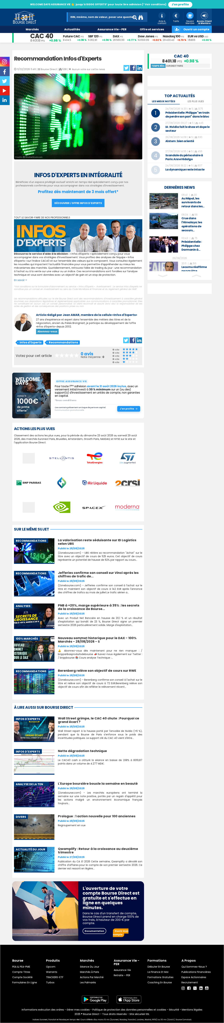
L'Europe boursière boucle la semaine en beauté (98, 783)
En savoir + (20, 280)
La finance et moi (158, 972)
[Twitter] (195, 987)
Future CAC (71, 36)
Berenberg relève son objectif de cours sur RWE (97, 670)
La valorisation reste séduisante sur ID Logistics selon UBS (97, 542)
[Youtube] (206, 988)
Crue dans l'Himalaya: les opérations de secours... (191, 224)
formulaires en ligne (24, 982)
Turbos (50, 982)
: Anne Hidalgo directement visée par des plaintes (184, 161)
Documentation (94, 931)
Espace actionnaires (193, 977)
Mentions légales (192, 1009)
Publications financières (196, 972)
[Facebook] (189, 988)
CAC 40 (41, 36)
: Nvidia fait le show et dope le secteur (187, 129)
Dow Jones (146, 36)
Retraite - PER (122, 975)
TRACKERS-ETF (54, 977)
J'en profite (180, 4)
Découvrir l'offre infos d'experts (78, 203)
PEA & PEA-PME (21, 966)
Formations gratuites (160, 977)
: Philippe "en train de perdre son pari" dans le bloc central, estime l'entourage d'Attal (187, 118)
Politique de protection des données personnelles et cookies (129, 1009)
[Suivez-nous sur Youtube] (5, 91)
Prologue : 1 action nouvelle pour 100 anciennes (96, 816)
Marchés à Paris (89, 972)
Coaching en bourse (160, 982)
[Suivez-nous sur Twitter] (5, 82)
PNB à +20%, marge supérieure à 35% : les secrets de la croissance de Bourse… (98, 607)
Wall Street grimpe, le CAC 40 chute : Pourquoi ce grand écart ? (98, 720)
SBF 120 (93, 36)
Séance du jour (89, 966)
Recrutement (189, 982)
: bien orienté (179, 141)
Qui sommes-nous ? (194, 966)
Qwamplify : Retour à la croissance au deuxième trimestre (98, 850)
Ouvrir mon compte (120, 933)
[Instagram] (183, 988)
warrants (51, 972)
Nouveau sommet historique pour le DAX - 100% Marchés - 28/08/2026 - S (97, 640)
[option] (179, 201)
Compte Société (22, 977)
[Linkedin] (201, 988)
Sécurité (174, 1009)
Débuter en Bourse (159, 966)
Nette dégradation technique (82, 751)
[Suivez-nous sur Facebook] (5, 73)
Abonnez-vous (47, 331)
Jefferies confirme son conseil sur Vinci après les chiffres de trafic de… (98, 574)
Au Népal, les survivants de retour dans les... (192, 202)
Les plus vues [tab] (196, 101)
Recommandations (63, 342)
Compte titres (21, 972)
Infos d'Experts (30, 342)
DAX (116, 36)
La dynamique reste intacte (185, 169)
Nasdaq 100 (171, 36)
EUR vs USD (196, 36)
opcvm (50, 966)
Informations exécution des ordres (43, 1009)
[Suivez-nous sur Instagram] (5, 63)
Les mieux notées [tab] (163, 101)
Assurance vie (122, 970)
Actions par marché (92, 977)
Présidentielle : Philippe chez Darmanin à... (191, 246)
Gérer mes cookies (78, 1009)
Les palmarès (88, 982)
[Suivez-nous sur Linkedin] (4, 101)
